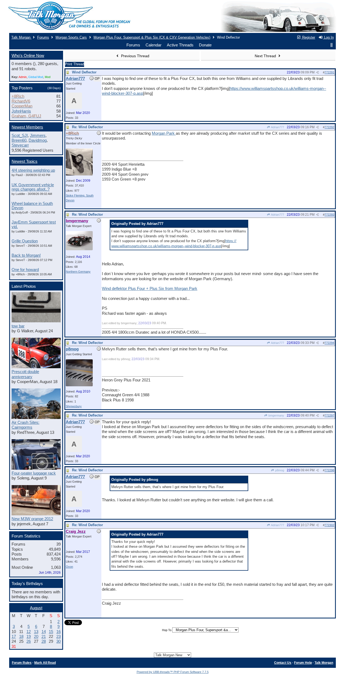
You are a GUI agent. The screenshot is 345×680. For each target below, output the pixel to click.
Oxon (69, 566)
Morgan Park (164, 133)
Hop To (166, 630)
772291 (329, 72)
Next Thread (266, 56)
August (36, 608)
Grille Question (25, 241)
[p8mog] (79, 385)
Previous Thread (134, 56)
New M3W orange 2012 (32, 519)
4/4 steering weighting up (33, 170)
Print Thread (74, 64)
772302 (329, 525)
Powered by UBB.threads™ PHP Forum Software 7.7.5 (173, 672)
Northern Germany (78, 271)
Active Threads (180, 45)
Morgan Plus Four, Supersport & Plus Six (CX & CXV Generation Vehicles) (152, 37)
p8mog (279, 470)
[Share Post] (317, 72)
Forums (43, 37)
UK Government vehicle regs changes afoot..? (33, 187)
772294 (329, 342)
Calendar (153, 45)
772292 (329, 127)
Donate (205, 45)
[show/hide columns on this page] (331, 45)
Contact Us (282, 663)
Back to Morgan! (26, 255)
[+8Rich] (79, 174)
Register (308, 37)
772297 (329, 415)
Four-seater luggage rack (34, 473)
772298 (329, 470)
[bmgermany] (79, 249)
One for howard (25, 270)
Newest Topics (24, 161)
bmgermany (276, 415)
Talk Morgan (21, 37)
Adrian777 (277, 127)
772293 (329, 214)
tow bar (18, 326)
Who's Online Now (28, 55)
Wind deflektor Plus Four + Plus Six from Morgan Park (149, 288)
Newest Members (27, 127)
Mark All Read (45, 663)
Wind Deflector (84, 72)
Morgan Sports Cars (71, 37)
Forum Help (303, 663)
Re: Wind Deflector (87, 127)
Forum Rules (22, 663)
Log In (328, 37)
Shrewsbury (74, 406)
